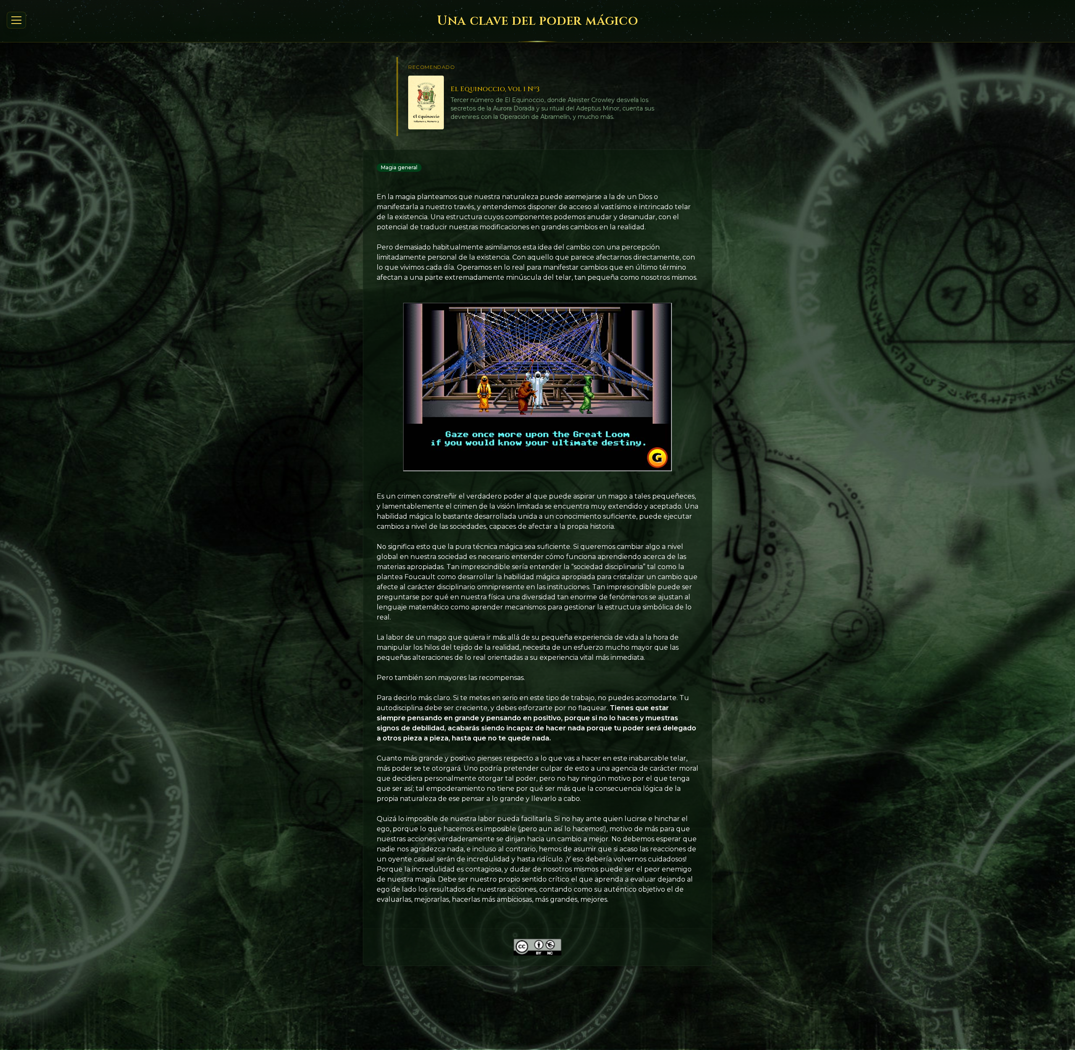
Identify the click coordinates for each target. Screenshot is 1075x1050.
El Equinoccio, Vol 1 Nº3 (495, 89)
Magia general (399, 167)
